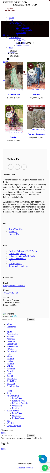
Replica (15, 408)
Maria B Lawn (14, 94)
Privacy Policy (15, 263)
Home (6, 35)
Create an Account (25, 468)
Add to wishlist (15, 89)
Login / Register (14, 425)
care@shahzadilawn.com (14, 285)
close (3, 433)
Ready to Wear (22, 27)
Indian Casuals (18, 418)
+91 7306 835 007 (11, 293)
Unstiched (16, 415)
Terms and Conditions (18, 266)
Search (31, 319)
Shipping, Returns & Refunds (22, 256)
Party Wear (17, 398)
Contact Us (14, 234)
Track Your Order (16, 229)
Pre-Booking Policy (17, 253)
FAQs (11, 261)
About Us (13, 231)
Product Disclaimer (17, 258)
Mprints (36, 94)
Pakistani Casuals (24, 30)
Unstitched (21, 32)
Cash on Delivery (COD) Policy (23, 251)
